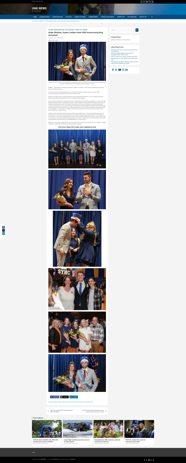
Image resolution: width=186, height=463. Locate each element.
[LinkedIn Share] (3, 233)
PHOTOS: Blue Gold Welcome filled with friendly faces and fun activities (45, 441)
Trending (84, 29)
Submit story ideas (115, 39)
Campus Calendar (80, 17)
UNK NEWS (39, 8)
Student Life (121, 17)
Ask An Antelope (58, 17)
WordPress (73, 459)
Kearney (74, 401)
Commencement (93, 17)
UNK (91, 401)
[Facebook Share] (3, 227)
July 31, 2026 (128, 443)
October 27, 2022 (52, 37)
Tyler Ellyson (60, 37)
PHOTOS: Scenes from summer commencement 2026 (124, 56)
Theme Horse (56, 459)
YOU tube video (132, 17)
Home (35, 17)
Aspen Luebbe (61, 401)
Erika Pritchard (44, 443)
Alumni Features (45, 17)
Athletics (69, 17)
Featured (50, 29)
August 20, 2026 (67, 443)
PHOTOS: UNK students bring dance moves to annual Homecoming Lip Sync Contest (93, 411)
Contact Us (142, 17)
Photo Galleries (69, 29)
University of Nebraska (85, 401)
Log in (33, 452)
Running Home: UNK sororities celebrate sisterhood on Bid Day (107, 441)
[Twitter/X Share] (3, 230)
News (63, 29)
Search (137, 30)
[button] (3, 236)
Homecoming (57, 29)
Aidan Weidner (54, 401)
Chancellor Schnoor (107, 17)
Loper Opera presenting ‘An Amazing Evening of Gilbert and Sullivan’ (61, 411)
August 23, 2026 (37, 443)
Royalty (77, 401)
